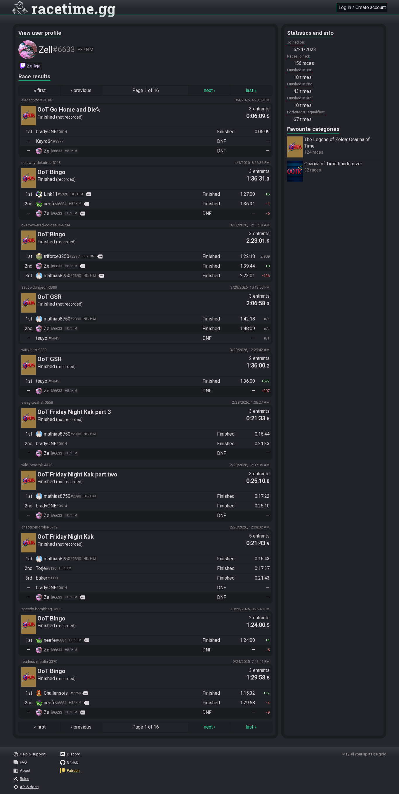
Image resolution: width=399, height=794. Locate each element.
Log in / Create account (362, 7)
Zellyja (33, 66)
